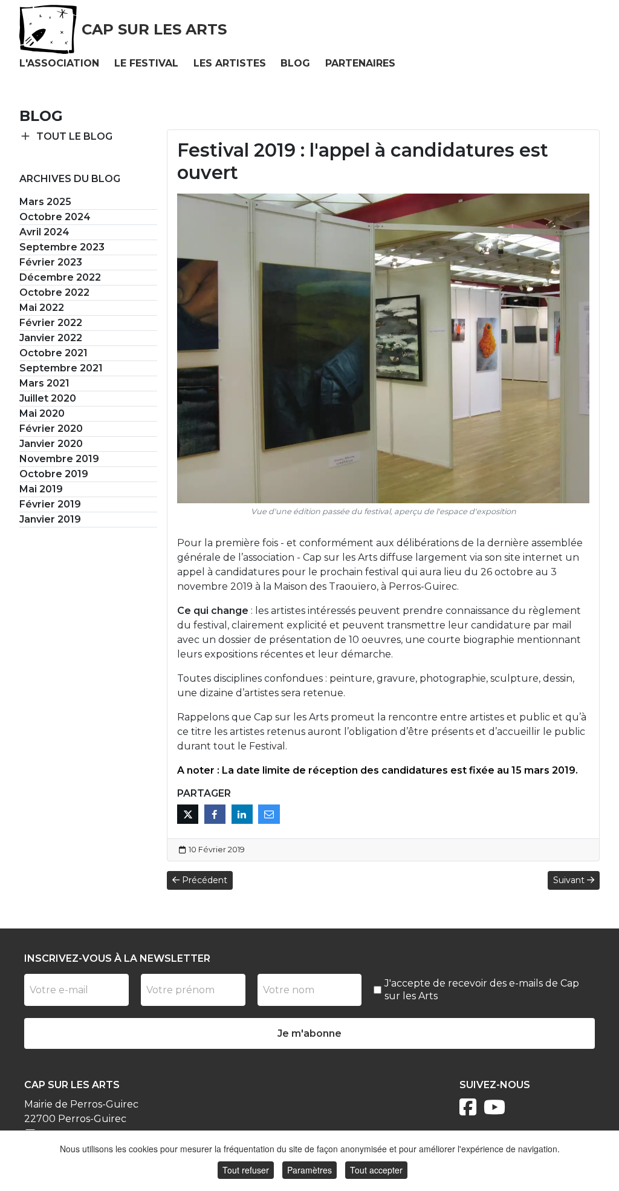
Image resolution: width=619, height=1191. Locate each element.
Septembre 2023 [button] (62, 247)
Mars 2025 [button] (45, 201)
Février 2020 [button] (51, 428)
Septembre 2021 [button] (61, 368)
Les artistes (229, 63)
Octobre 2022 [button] (54, 292)
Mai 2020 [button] (42, 413)
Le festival (146, 63)
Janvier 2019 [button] (50, 519)
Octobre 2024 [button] (55, 217)
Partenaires (360, 63)
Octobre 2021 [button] (53, 353)
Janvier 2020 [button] (51, 443)
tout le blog (74, 136)
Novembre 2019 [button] (59, 459)
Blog (295, 63)
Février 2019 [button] (50, 504)
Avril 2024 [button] (44, 232)
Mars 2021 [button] (44, 383)
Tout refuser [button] (245, 1170)
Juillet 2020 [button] (47, 398)
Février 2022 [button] (50, 322)
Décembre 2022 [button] (60, 277)
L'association (59, 63)
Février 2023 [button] (50, 262)
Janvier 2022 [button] (50, 338)
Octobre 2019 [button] (53, 474)
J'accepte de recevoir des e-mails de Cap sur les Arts (481, 989)
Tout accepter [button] (376, 1170)
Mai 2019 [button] (41, 489)
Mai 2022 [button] (41, 307)
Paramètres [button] (309, 1170)
